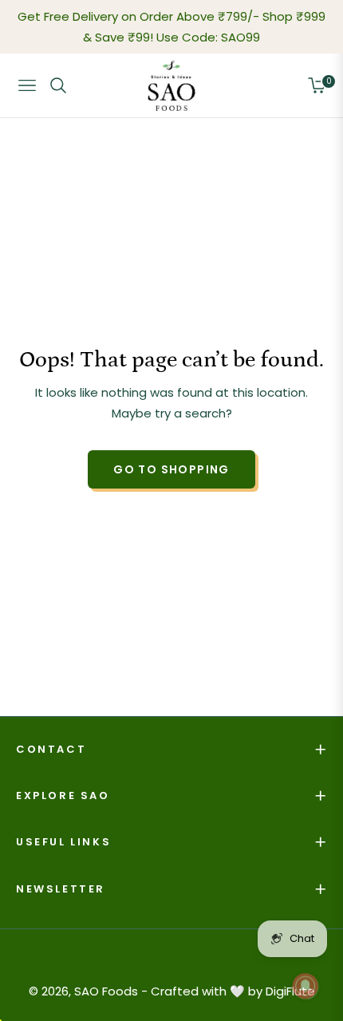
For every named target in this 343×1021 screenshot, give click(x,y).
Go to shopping (171, 469)
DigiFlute (290, 991)
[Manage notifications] (305, 986)
